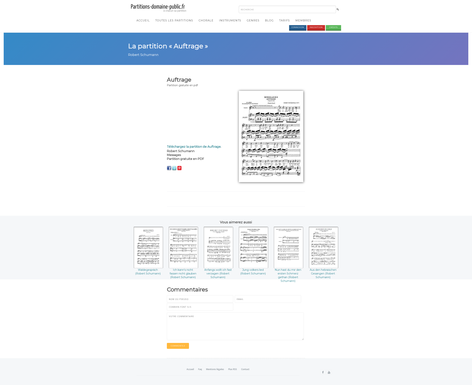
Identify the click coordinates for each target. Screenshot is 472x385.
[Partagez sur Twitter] (174, 168)
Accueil (143, 20)
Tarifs (284, 20)
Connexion (297, 27)
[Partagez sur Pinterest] (179, 168)
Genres (253, 20)
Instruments (230, 20)
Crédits (333, 27)
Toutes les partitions (174, 20)
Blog (269, 20)
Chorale (206, 20)
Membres (303, 20)
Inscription (316, 27)
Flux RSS (232, 369)
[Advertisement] (200, 116)
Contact (245, 369)
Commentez (178, 346)
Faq (200, 369)
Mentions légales (215, 369)
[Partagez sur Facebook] (169, 168)
